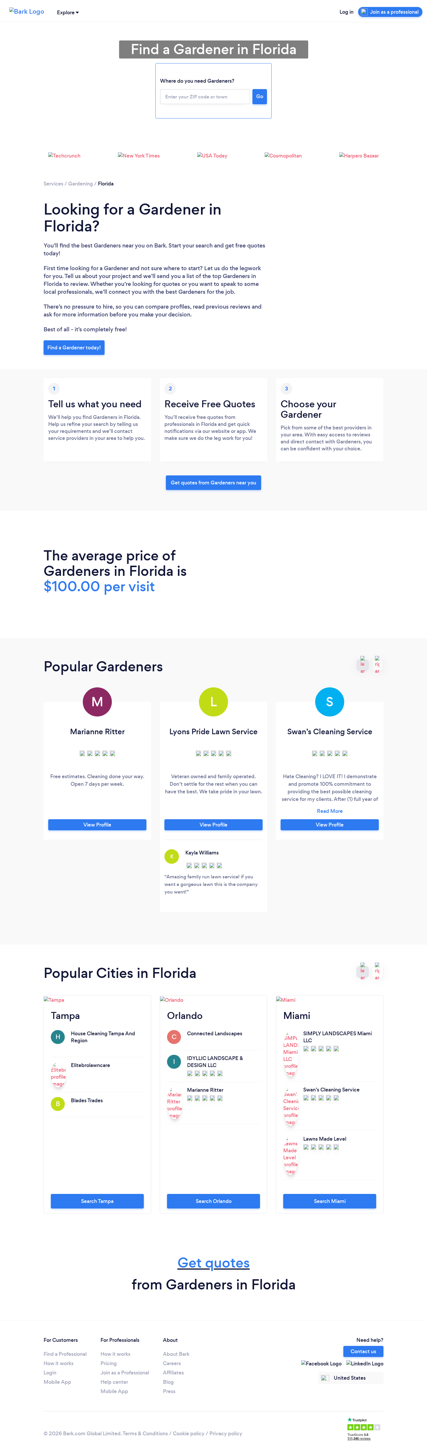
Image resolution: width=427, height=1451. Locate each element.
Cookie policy (188, 1433)
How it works (58, 1363)
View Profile (97, 824)
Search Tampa (97, 1201)
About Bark (176, 1354)
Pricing (109, 1363)
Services (53, 183)
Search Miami (330, 1201)
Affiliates (173, 1372)
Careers (172, 1363)
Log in (347, 11)
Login (50, 1372)
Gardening (80, 183)
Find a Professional (65, 1354)
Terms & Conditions (145, 1433)
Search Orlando (214, 1201)
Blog (168, 1382)
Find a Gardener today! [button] (74, 347)
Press (169, 1391)
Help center (114, 1382)
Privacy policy (225, 1433)
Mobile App (57, 1382)
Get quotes (213, 1263)
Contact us (363, 1351)
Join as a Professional (125, 1372)
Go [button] (259, 96)
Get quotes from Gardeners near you (213, 482)
